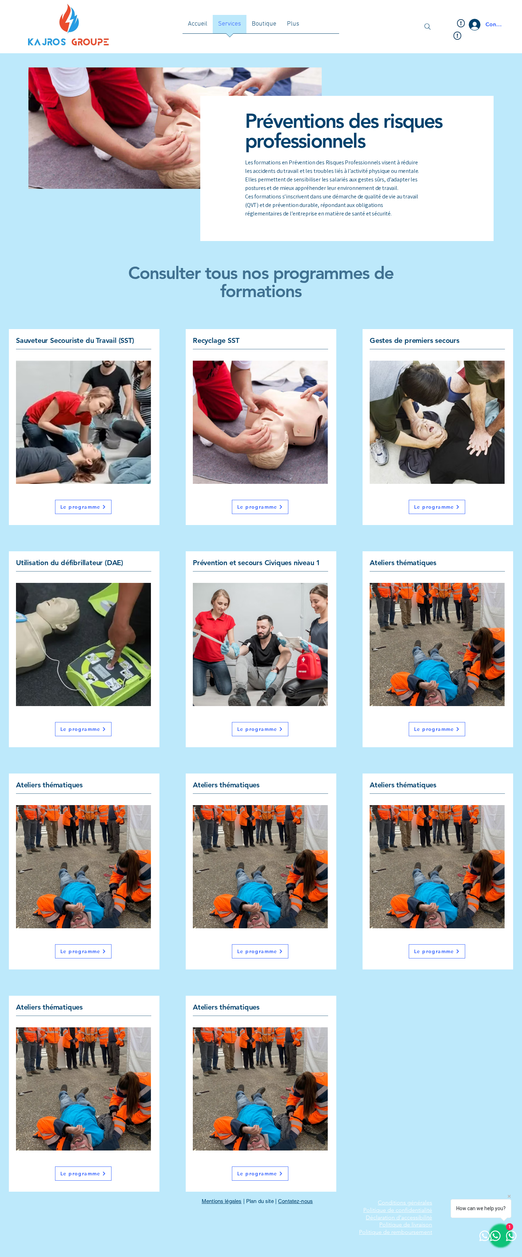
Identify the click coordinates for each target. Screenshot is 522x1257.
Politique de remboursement (395, 1232)
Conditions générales (405, 1202)
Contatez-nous (295, 1201)
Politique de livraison (405, 1224)
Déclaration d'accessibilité (399, 1217)
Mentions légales (221, 1201)
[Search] (427, 26)
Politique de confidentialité (397, 1210)
